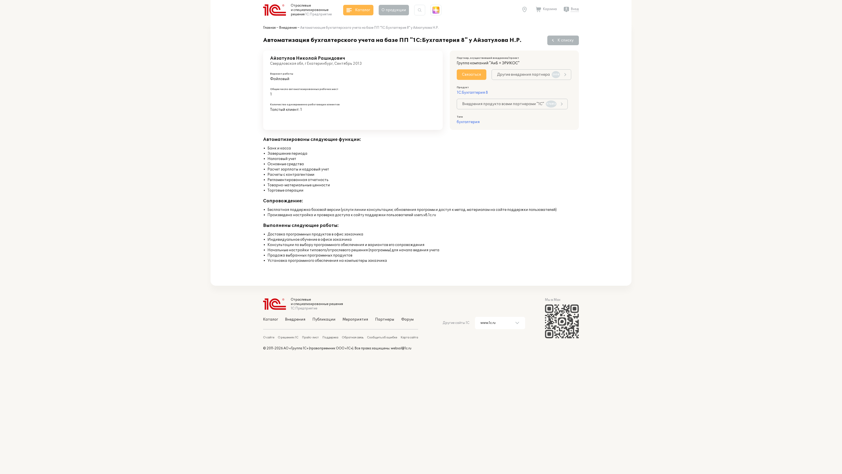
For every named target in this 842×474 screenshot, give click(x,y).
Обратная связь (353, 337)
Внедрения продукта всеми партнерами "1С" (509, 104)
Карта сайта (409, 337)
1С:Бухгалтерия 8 (472, 92)
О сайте (268, 337)
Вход (575, 9)
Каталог (270, 319)
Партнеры (384, 319)
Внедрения (288, 28)
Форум (407, 319)
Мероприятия (355, 319)
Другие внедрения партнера (528, 74)
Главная (269, 28)
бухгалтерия (468, 122)
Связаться (471, 74)
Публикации (323, 319)
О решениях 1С (288, 337)
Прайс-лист (310, 337)
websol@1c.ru (401, 348)
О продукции (394, 10)
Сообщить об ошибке (382, 337)
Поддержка (330, 337)
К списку (566, 40)
